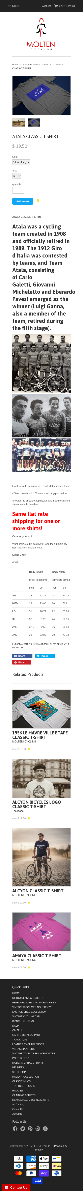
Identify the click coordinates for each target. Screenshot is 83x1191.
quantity (16, 184)
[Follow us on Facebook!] (16, 1130)
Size (14, 170)
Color (15, 157)
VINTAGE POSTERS (23, 1049)
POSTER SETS (20, 1058)
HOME (16, 993)
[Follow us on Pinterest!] (31, 1130)
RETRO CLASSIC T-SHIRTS (27, 998)
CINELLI (17, 1030)
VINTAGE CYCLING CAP (26, 1016)
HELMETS (18, 1067)
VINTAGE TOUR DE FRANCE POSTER (33, 1053)
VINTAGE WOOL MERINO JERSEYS (32, 1007)
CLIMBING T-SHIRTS (23, 1095)
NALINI (16, 1025)
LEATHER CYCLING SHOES (28, 1044)
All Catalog (18, 1104)
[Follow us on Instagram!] (38, 1130)
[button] (38, 203)
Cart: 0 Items (67, 6)
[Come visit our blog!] (46, 1130)
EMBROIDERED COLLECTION (29, 1011)
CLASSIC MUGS (21, 1081)
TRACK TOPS (20, 1039)
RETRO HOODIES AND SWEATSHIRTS (34, 1002)
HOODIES (17, 1090)
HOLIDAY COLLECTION (25, 1076)
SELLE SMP (19, 1072)
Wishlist (46, 6)
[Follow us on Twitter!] (23, 1130)
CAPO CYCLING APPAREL (27, 1035)
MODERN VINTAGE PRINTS (28, 1062)
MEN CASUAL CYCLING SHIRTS (30, 1100)
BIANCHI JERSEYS (23, 1021)
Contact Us (18, 1109)
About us (17, 1113)
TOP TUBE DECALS (23, 1086)
